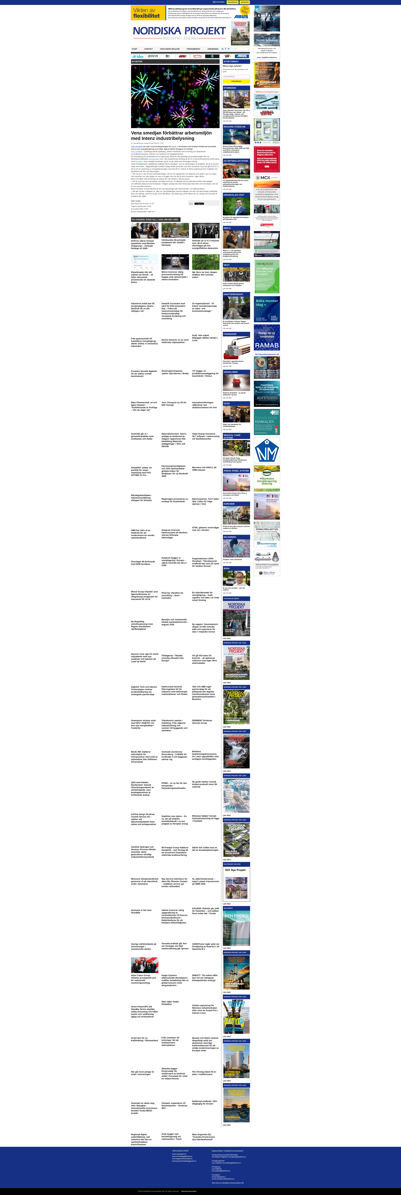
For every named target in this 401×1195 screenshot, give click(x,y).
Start (134, 49)
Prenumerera (233, 2)
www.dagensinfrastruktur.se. (182, 1159)
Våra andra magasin (170, 49)
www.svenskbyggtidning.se (182, 1156)
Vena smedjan (137, 147)
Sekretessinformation (189, 1191)
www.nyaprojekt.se (179, 1154)
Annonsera (245, 2)
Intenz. (140, 161)
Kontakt (149, 49)
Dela (191, 204)
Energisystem (154, 159)
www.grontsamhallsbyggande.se (184, 1161)
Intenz (173, 147)
